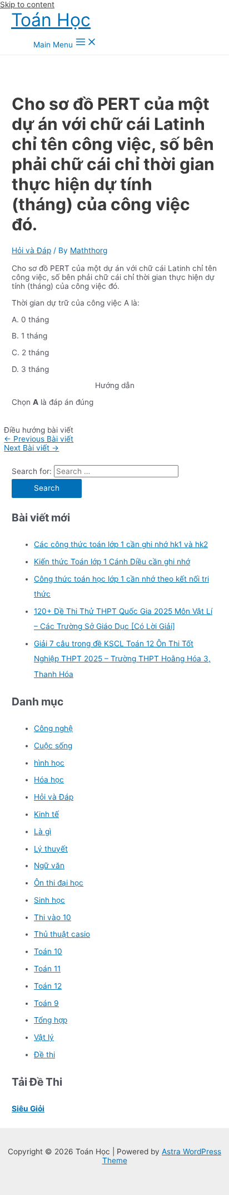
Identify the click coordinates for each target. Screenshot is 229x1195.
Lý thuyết (51, 848)
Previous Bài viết (38, 438)
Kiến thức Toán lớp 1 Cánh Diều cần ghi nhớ (112, 561)
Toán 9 (46, 1003)
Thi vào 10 (52, 917)
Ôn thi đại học (58, 882)
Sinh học (49, 900)
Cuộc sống (53, 745)
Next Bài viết (31, 447)
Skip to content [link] (27, 4)
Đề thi (44, 1054)
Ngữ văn (49, 865)
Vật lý (44, 1037)
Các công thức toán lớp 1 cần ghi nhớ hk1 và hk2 (121, 544)
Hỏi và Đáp (31, 250)
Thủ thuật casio (62, 934)
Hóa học (49, 779)
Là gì (42, 831)
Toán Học (51, 20)
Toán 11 (47, 968)
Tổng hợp (50, 1019)
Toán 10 (48, 951)
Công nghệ (53, 728)
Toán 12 (48, 985)
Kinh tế (46, 814)
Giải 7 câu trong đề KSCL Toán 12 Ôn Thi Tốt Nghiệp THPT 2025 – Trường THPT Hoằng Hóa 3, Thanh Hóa (122, 659)
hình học (49, 762)
